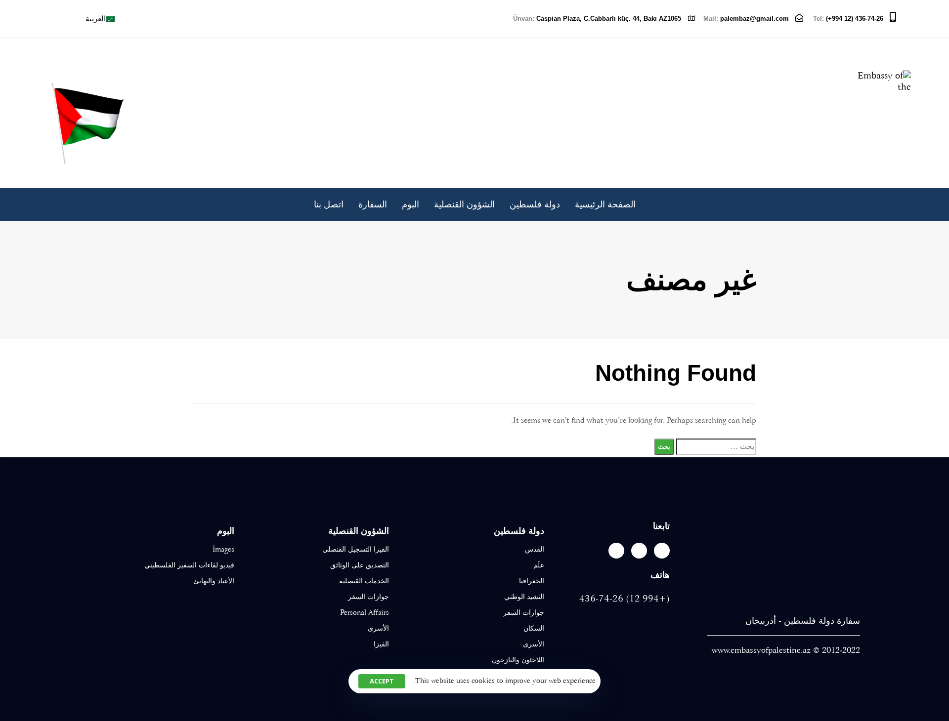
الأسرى (533, 644)
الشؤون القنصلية (464, 204)
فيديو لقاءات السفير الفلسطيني (189, 565)
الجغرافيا (531, 580)
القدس (534, 549)
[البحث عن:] (716, 447)
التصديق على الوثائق (359, 565)
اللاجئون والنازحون (518, 659)
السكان (533, 628)
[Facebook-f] (662, 551)
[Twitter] (639, 551)
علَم (538, 565)
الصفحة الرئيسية (605, 204)
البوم (410, 204)
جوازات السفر (523, 612)
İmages (223, 549)
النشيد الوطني (524, 596)
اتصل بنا (329, 204)
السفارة (372, 204)
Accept (382, 681)
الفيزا (381, 644)
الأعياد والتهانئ (213, 580)
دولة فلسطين (535, 204)
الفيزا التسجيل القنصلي (355, 549)
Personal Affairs (364, 612)
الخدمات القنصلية (364, 580)
